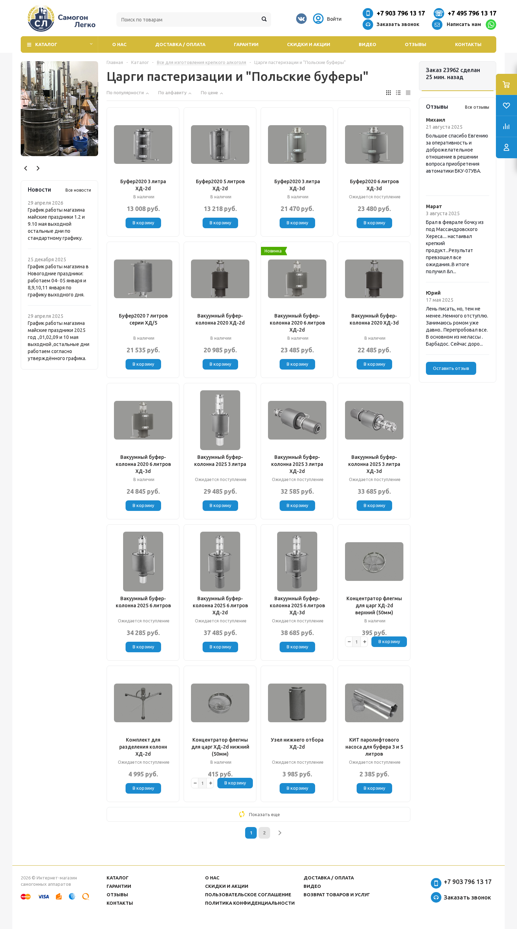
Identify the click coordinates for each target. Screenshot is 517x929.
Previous (26, 168)
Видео (367, 44)
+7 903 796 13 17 (401, 13)
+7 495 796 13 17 (472, 13)
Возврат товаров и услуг (337, 894)
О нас (119, 44)
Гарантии (246, 44)
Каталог (46, 44)
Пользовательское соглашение (248, 894)
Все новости (78, 190)
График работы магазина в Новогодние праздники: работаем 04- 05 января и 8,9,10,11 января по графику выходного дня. (58, 280)
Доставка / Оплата (180, 44)
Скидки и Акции (308, 44)
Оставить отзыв (451, 368)
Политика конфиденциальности (250, 903)
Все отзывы (477, 107)
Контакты (468, 44)
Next (38, 168)
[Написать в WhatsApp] (491, 24)
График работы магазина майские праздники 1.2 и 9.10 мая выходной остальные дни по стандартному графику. (56, 224)
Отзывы (415, 44)
